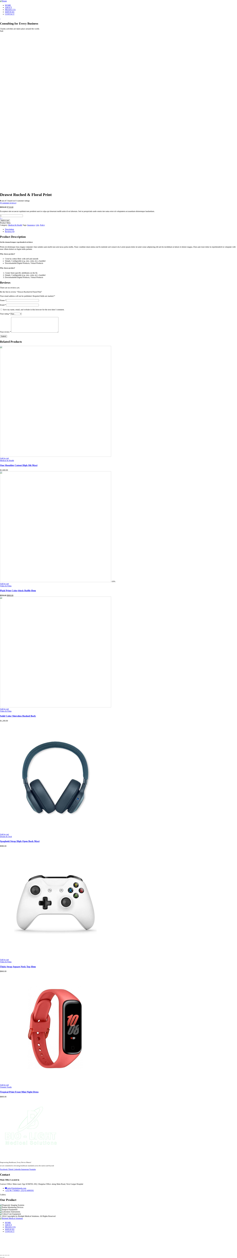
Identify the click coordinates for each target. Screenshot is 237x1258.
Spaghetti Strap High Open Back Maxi (20, 841)
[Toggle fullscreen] (3, 1255)
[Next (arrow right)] (3, 1257)
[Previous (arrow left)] (1, 1257)
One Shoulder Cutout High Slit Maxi (18, 465)
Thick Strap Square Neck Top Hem (18, 966)
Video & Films (5, 586)
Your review (5, 332)
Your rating (5, 314)
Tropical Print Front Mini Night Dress (19, 1092)
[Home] (3, 1)
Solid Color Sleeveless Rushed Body (18, 716)
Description (9, 229)
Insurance (31, 225)
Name (3, 300)
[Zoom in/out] (1, 1255)
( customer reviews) (8, 203)
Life (37, 225)
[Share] (6, 1255)
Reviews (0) (9, 231)
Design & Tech (6, 837)
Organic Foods (6, 1087)
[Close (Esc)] (8, 1255)
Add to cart (5, 220)
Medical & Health (15, 225)
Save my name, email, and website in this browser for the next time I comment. (33, 310)
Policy (42, 225)
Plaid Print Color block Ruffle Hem (18, 590)
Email (3, 305)
